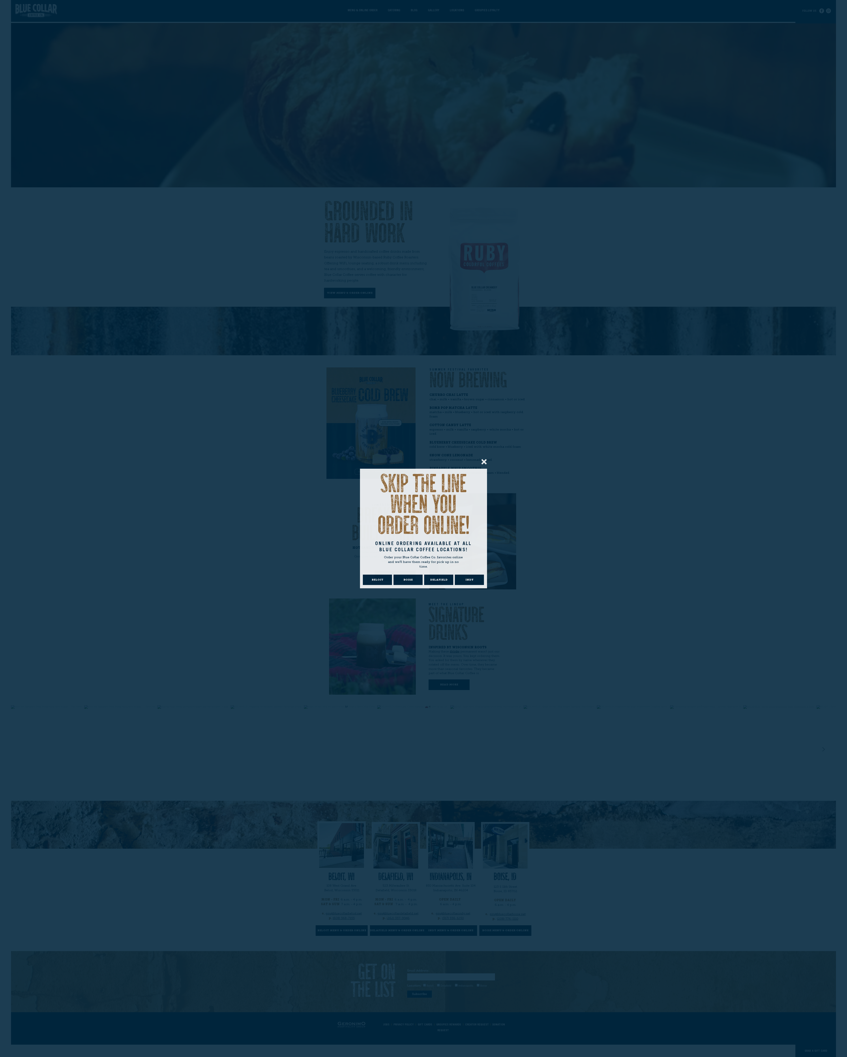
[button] (484, 462)
